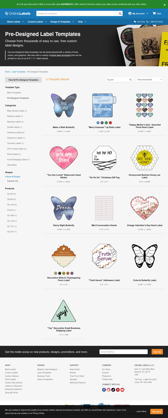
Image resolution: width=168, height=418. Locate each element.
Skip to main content (9, 2)
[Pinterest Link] (118, 389)
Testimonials (107, 379)
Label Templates (19, 71)
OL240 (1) (11, 210)
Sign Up (157, 351)
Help (80, 21)
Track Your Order (77, 376)
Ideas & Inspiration (45, 379)
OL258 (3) (11, 199)
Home (7, 71)
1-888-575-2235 (156, 21)
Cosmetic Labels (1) (15, 143)
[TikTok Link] (113, 389)
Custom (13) (12, 181)
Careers (105, 372)
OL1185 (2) (12, 204)
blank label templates (61, 55)
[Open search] (120, 13)
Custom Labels (35, 21)
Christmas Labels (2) (16, 132)
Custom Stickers (12, 376)
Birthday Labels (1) (15, 116)
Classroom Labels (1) (16, 137)
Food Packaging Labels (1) (18, 159)
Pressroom (106, 376)
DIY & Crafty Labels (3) (16, 148)
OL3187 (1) (12, 231)
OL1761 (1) (12, 226)
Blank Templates (14, 92)
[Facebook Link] (104, 389)
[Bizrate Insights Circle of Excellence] (109, 403)
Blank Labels (13, 21)
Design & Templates (60, 21)
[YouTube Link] (122, 389)
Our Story (106, 369)
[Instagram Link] (109, 389)
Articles (73, 372)
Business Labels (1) (15, 121)
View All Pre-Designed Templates (23, 79)
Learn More (141, 411)
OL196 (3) (11, 193)
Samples (73, 379)
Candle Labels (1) (14, 127)
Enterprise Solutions (13, 389)
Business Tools (43, 376)
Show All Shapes (13, 176)
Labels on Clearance (13, 385)
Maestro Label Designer (47, 369)
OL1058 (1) (12, 215)
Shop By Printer (11, 392)
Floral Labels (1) (14, 154)
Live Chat (141, 22)
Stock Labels (10, 379)
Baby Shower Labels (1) (17, 110)
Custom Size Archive (13, 382)
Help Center (75, 369)
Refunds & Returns (78, 382)
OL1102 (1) (12, 221)
